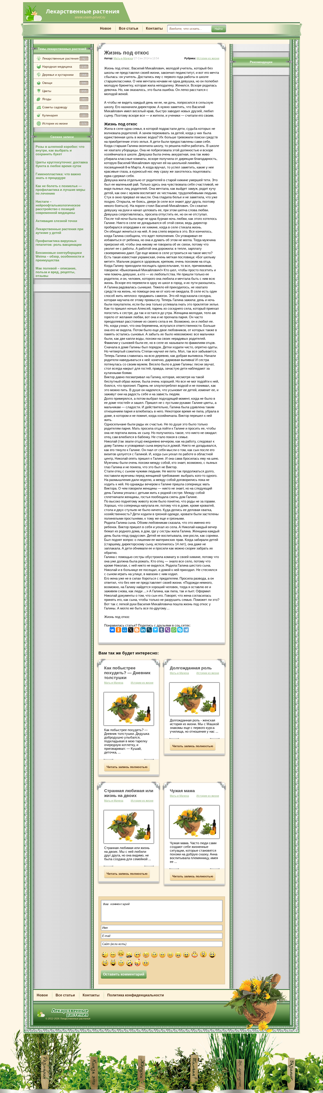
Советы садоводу (64, 107)
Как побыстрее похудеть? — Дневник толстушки (127, 673)
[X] (130, 629)
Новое (105, 28)
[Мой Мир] (124, 629)
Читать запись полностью (127, 767)
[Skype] (180, 629)
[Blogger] (137, 629)
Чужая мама (182, 790)
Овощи (64, 83)
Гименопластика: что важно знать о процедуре (58, 176)
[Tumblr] (161, 629)
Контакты (154, 28)
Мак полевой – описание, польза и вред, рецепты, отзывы (56, 272)
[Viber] (167, 629)
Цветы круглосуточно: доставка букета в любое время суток (62, 164)
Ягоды (63, 99)
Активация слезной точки (56, 221)
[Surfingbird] (155, 629)
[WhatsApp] (173, 629)
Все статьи (128, 28)
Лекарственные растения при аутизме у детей (59, 231)
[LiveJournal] (149, 629)
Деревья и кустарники (64, 74)
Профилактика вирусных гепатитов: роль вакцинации (59, 242)
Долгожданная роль (191, 668)
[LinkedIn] (143, 629)
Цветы (64, 91)
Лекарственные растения (63, 58)
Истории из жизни (64, 123)
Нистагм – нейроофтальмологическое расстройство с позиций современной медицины (58, 207)
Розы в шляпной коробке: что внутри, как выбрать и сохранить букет (60, 150)
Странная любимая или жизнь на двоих (128, 793)
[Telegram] (186, 629)
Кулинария (63, 115)
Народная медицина (64, 66)
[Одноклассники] (118, 629)
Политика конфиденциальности (135, 995)
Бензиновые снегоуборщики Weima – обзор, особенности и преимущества (60, 256)
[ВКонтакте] (112, 629)
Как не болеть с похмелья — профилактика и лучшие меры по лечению (60, 189)
